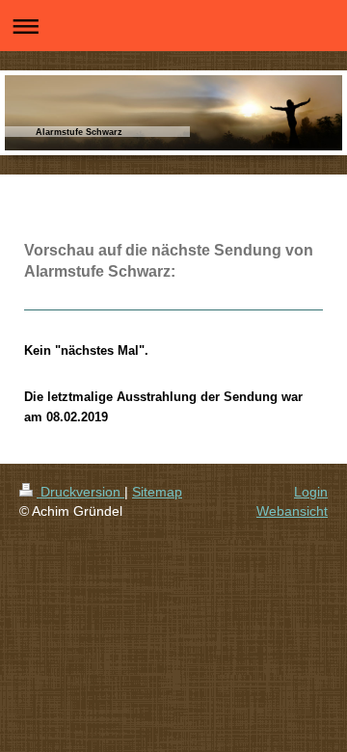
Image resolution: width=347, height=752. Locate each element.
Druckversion (80, 491)
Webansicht (292, 511)
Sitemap (157, 491)
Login (311, 491)
